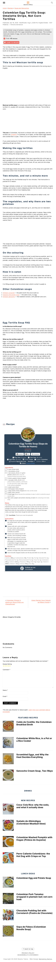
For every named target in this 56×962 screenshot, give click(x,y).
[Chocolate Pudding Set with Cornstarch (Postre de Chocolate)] (8, 915)
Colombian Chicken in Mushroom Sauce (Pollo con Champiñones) (14, 602)
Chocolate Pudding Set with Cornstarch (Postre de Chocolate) (34, 911)
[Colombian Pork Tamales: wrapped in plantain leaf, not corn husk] (8, 898)
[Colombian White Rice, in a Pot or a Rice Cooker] (8, 743)
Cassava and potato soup (11, 295)
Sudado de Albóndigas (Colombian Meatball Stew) (31, 822)
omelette (14, 134)
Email (5, 696)
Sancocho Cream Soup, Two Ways (34, 771)
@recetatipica (29, 569)
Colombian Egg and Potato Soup (33, 878)
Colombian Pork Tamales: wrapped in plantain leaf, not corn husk (34, 897)
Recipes (10, 8)
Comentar (36, 454)
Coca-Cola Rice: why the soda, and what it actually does (32, 806)
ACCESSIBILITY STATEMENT (28, 955)
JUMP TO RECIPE (12, 42)
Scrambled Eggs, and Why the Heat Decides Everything (32, 755)
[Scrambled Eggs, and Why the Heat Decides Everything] (8, 759)
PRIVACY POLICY (28, 953)
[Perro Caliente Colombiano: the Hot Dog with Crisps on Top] (8, 858)
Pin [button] (28, 454)
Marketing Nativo (45, 959)
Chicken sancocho (9, 296)
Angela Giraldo (30, 463)
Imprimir (20, 454)
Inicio (4, 8)
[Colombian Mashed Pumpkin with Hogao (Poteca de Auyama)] (8, 842)
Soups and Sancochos (22, 8)
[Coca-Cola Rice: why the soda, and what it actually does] (8, 809)
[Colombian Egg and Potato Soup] (8, 882)
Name (5, 690)
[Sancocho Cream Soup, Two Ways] (8, 775)
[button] (25, 449)
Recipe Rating (7, 664)
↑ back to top (28, 949)
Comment (6, 669)
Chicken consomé (8, 293)
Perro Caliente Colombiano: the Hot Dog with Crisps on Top (33, 854)
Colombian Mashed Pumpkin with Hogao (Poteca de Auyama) (34, 838)
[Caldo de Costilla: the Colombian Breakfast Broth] (8, 726)
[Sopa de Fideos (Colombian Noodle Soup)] (8, 931)
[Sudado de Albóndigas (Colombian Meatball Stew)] (8, 825)
